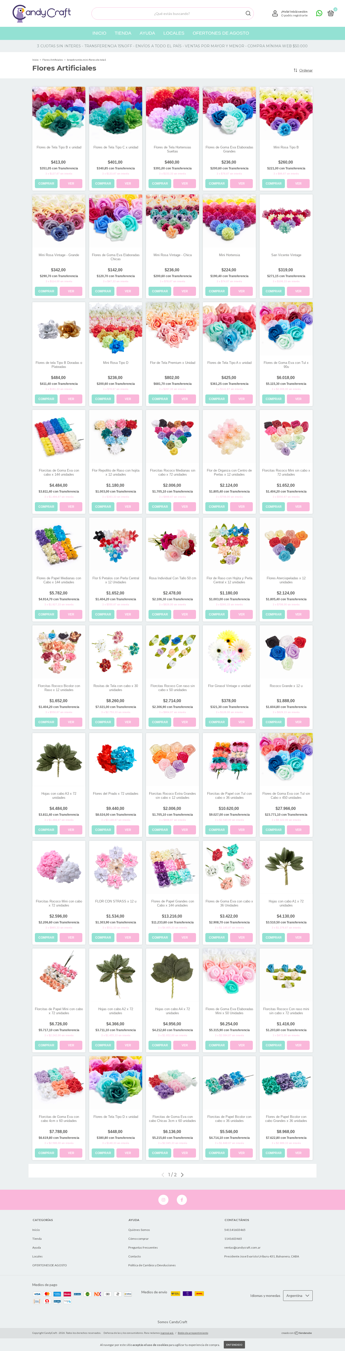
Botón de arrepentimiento (193, 1332)
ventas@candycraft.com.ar (242, 1247)
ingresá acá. (167, 1332)
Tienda (123, 33)
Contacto (134, 1256)
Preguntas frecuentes (143, 1247)
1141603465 (233, 1239)
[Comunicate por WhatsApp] (319, 14)
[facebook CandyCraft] (182, 1200)
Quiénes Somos (139, 1230)
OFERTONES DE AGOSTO (221, 33)
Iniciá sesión (298, 11)
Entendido (234, 1344)
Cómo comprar (138, 1239)
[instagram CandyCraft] (163, 1200)
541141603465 (234, 1230)
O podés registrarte (294, 15)
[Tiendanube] (297, 1333)
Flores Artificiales (52, 59)
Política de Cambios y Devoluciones (152, 1265)
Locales (173, 33)
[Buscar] (248, 13)
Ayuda (147, 33)
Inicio (99, 33)
